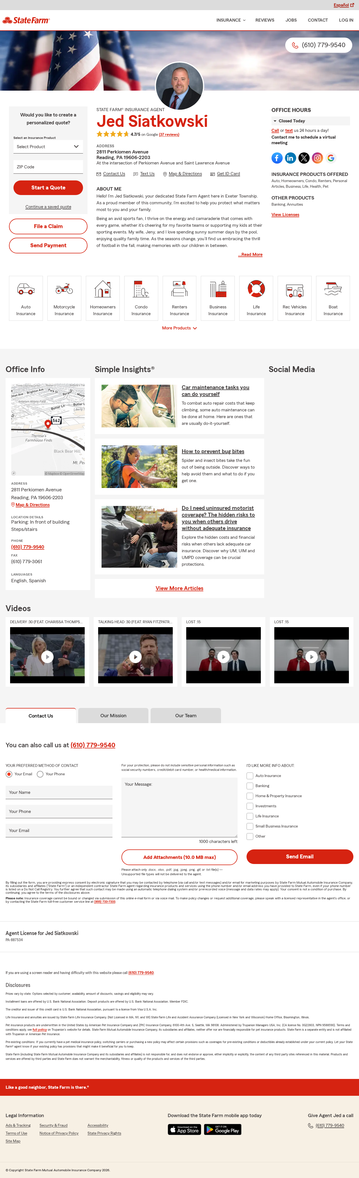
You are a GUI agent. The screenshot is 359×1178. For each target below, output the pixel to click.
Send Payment (48, 245)
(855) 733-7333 (104, 901)
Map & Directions (33, 505)
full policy (40, 1029)
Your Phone (55, 774)
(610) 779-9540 (27, 546)
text (289, 130)
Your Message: (138, 784)
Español (341, 5)
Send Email (300, 857)
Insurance (229, 20)
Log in (346, 20)
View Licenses (285, 214)
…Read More (250, 254)
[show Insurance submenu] (243, 20)
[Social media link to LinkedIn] (290, 158)
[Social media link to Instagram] (317, 158)
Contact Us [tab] (41, 715)
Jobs (291, 20)
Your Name (19, 792)
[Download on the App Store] (184, 1129)
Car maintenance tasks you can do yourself (215, 391)
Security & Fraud (54, 1125)
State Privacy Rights (104, 1133)
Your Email (23, 774)
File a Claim (48, 226)
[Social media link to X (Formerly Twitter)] (304, 158)
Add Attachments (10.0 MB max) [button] (179, 857)
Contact (318, 20)
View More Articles (179, 588)
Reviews (265, 20)
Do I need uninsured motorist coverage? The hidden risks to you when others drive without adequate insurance (218, 518)
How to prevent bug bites (213, 451)
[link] (26, 20)
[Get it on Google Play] (222, 1129)
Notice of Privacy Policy (59, 1133)
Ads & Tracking (18, 1125)
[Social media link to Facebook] (277, 158)
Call (275, 130)
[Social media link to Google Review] (331, 158)
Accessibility (98, 1125)
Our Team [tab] (186, 715)
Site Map (13, 1141)
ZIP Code (25, 167)
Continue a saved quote (48, 207)
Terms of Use (16, 1133)
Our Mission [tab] (113, 715)
